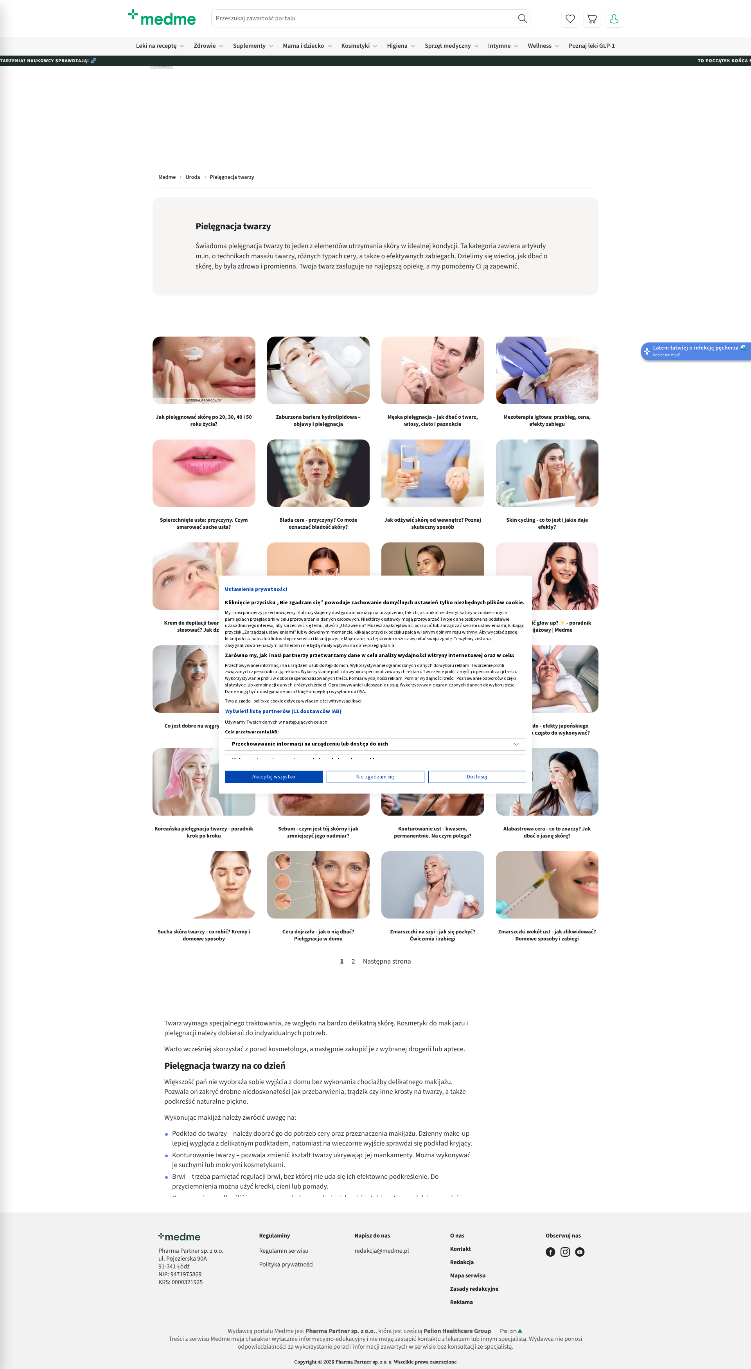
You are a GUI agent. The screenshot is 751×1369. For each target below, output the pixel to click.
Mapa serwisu (468, 1275)
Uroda (192, 177)
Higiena (397, 46)
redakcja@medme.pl (382, 1251)
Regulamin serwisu (283, 1251)
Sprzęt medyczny (448, 46)
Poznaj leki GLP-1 (592, 46)
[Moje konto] (614, 18)
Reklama (461, 1302)
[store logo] (162, 17)
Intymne (499, 46)
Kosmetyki (355, 46)
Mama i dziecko (303, 46)
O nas (457, 1235)
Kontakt (460, 1249)
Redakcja (462, 1262)
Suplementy (249, 46)
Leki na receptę (156, 46)
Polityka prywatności (286, 1265)
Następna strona (387, 962)
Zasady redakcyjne (474, 1289)
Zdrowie (205, 46)
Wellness (540, 46)
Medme (167, 177)
